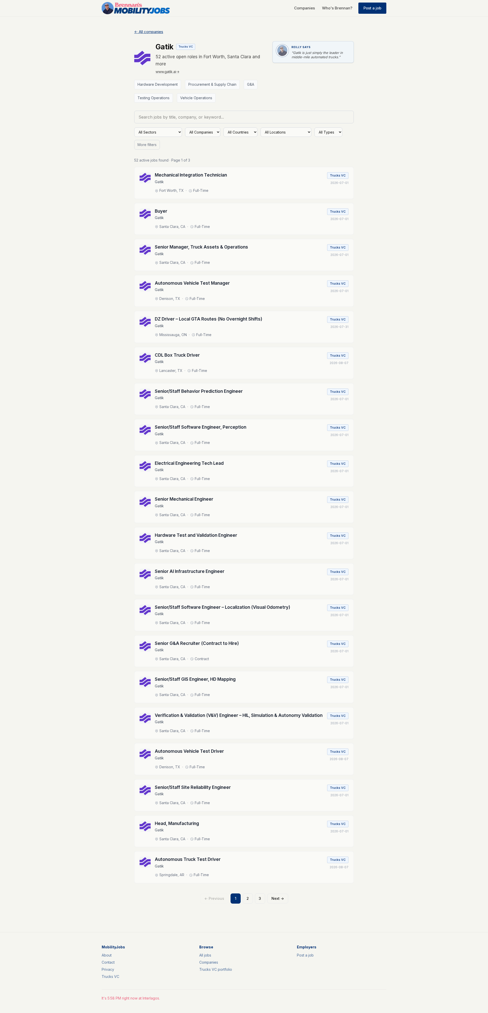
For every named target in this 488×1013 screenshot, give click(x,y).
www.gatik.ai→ (167, 71)
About (107, 955)
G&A (250, 84)
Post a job (372, 8)
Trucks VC (110, 976)
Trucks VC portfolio (215, 969)
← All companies (148, 31)
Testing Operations (154, 98)
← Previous (214, 898)
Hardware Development (158, 84)
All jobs (205, 955)
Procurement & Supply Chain (212, 84)
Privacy (108, 969)
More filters (147, 144)
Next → (277, 898)
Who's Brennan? (337, 8)
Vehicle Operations (196, 98)
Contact (108, 962)
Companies (304, 8)
